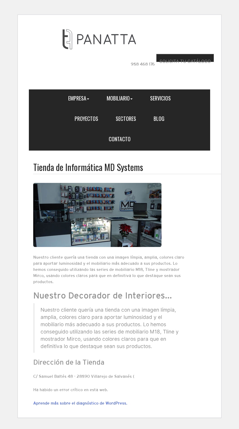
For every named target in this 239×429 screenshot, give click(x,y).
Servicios (160, 98)
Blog (159, 118)
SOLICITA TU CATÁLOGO (185, 60)
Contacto (120, 139)
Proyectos (86, 118)
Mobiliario (118, 98)
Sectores (126, 118)
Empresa (77, 98)
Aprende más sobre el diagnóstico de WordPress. (80, 403)
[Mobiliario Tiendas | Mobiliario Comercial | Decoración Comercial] (99, 39)
